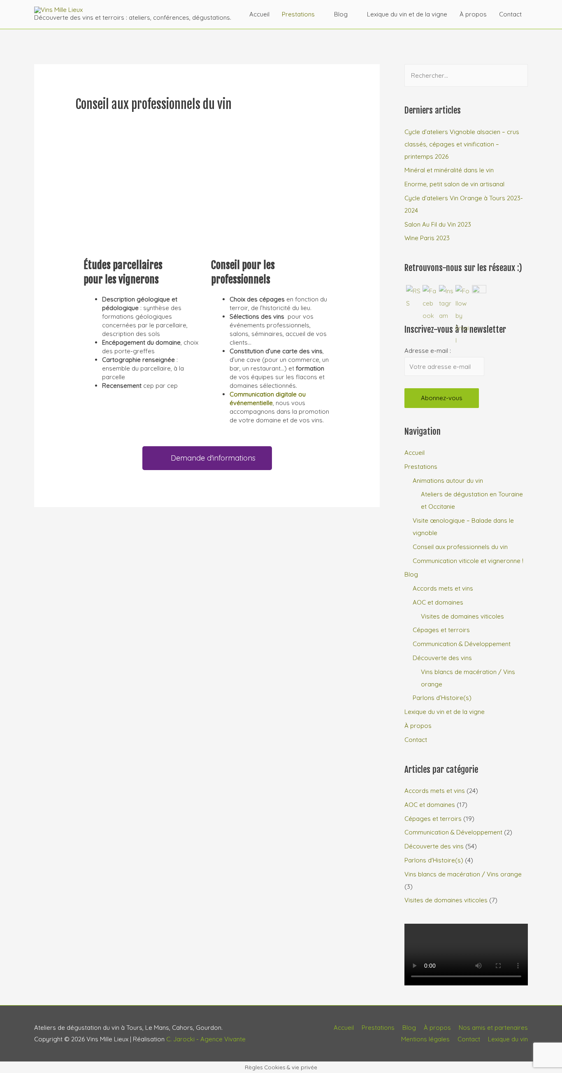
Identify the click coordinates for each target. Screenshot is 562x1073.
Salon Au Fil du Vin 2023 (437, 224)
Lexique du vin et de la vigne (407, 14)
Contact (510, 14)
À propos (473, 14)
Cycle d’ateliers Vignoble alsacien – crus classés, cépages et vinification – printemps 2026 (461, 144)
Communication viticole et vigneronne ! (468, 561)
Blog (341, 14)
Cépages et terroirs (441, 630)
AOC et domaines (438, 602)
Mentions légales (425, 1039)
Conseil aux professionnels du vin (460, 547)
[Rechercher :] (466, 75)
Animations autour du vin (448, 480)
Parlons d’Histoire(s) (442, 698)
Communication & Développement (462, 644)
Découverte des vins (442, 658)
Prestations (298, 14)
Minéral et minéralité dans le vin (449, 170)
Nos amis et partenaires (493, 1027)
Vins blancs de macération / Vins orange (463, 874)
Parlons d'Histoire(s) (433, 860)
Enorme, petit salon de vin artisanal (454, 184)
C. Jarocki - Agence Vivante (206, 1039)
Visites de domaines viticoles (462, 616)
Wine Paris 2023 (427, 238)
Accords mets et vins (443, 588)
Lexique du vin (508, 1039)
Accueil (259, 14)
